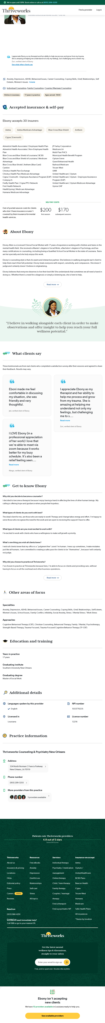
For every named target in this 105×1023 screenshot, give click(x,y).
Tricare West (80, 893)
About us (11, 863)
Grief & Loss (35, 878)
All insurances (81, 914)
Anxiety (33, 868)
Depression (35, 873)
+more (32, 82)
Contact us (11, 919)
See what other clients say (22, 65)
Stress (32, 893)
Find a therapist (59, 904)
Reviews (10, 898)
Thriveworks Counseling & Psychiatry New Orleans (34, 751)
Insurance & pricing (15, 868)
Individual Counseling (16, 88)
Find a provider (85, 10)
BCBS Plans (80, 878)
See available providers (53, 1016)
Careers (10, 893)
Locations (11, 873)
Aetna (77, 863)
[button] (52, 574)
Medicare (79, 904)
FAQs (9, 878)
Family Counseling (35, 88)
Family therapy (58, 888)
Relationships (36, 883)
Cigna (78, 888)
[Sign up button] (66, 962)
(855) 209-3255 (50, 2)
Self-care (33, 888)
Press (9, 888)
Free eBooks (35, 863)
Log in (99, 10)
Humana (79, 898)
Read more (14, 464)
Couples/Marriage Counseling (58, 88)
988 (12, 923)
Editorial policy (13, 883)
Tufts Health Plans (83, 909)
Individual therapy (60, 863)
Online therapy (59, 878)
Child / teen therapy (61, 883)
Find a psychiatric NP (61, 909)
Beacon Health (81, 883)
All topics (34, 898)
